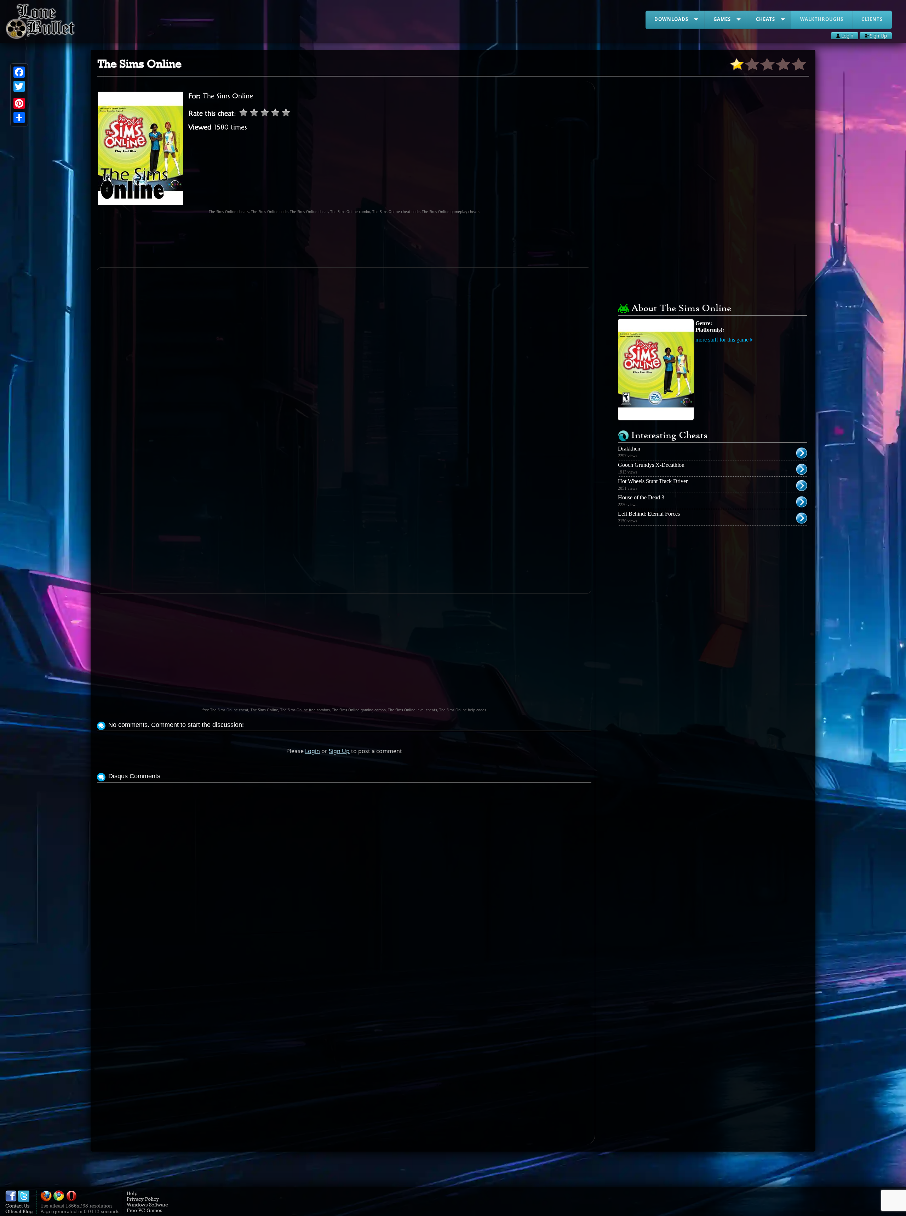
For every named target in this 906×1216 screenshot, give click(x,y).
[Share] (19, 117)
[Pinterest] (19, 103)
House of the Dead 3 (641, 497)
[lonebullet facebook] (11, 1200)
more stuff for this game (722, 340)
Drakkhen (629, 449)
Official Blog (19, 1211)
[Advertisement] (344, 241)
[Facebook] (19, 72)
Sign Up (339, 751)
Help (132, 1193)
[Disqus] (344, 872)
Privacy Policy (143, 1199)
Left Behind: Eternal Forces (649, 514)
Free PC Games (144, 1210)
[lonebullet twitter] (23, 1200)
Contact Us (17, 1206)
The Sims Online (228, 96)
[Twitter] (19, 86)
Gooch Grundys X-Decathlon (651, 465)
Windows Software (147, 1205)
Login (312, 751)
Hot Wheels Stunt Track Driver (653, 481)
